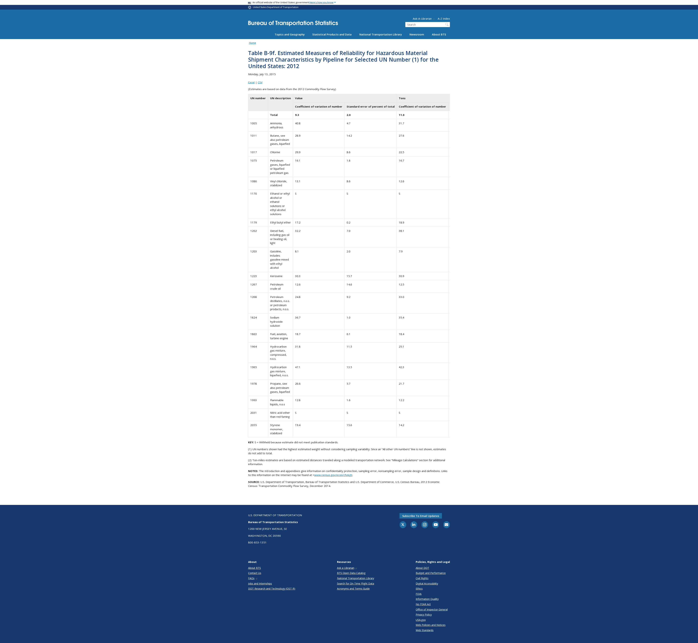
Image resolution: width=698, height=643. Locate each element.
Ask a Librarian (345, 568)
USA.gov (421, 620)
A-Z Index (444, 18)
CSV (260, 82)
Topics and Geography (290, 34)
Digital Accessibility (427, 583)
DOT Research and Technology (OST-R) (271, 588)
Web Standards (425, 630)
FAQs (251, 578)
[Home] (293, 24)
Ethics (419, 588)
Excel (251, 82)
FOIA (419, 594)
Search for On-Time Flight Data (355, 583)
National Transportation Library (380, 34)
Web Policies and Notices (431, 625)
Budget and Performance (431, 573)
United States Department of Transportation (275, 7)
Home (252, 43)
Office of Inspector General (432, 609)
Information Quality (427, 599)
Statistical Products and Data (332, 34)
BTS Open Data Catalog (351, 573)
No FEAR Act (423, 604)
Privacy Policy (424, 614)
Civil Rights (422, 578)
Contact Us (254, 573)
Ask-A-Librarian (422, 18)
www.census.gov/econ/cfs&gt (333, 475)
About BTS (439, 34)
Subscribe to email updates (420, 516)
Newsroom (417, 34)
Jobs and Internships (260, 583)
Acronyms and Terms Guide (353, 588)
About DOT (422, 568)
